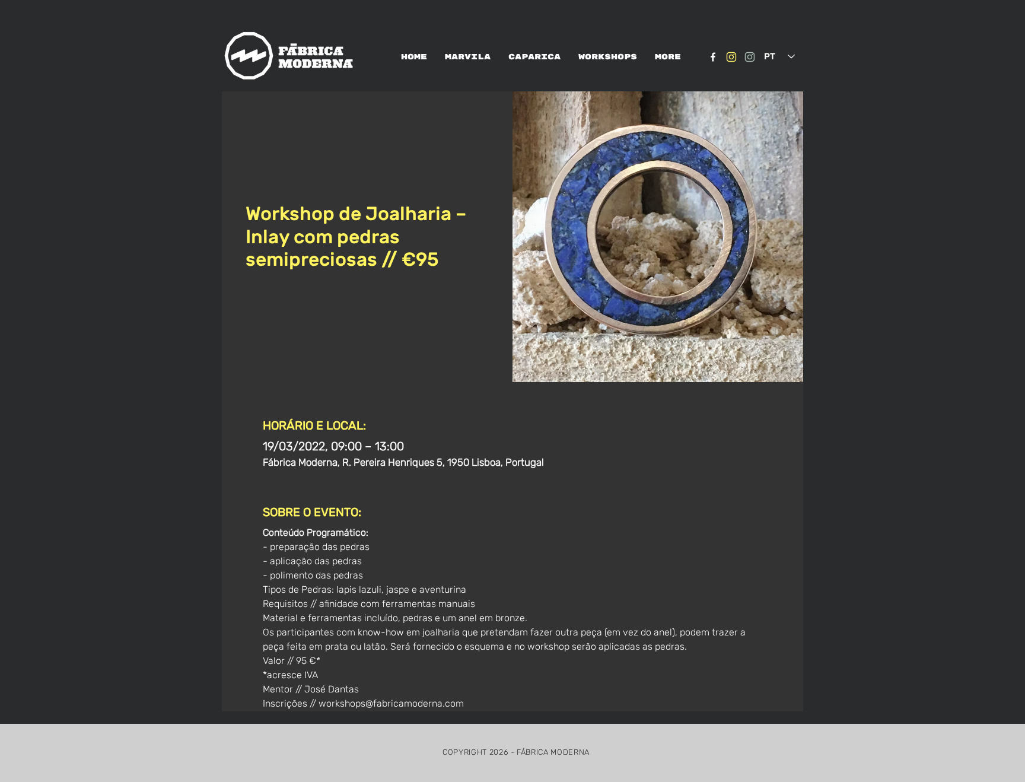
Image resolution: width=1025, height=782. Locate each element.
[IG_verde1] (750, 57)
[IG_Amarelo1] (731, 57)
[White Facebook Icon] (713, 57)
